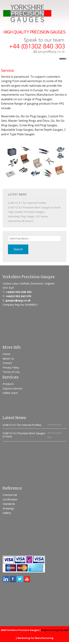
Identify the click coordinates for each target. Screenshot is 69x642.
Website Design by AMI (54, 630)
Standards (9, 503)
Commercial (10, 495)
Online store (10, 393)
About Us (8, 358)
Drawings (8, 508)
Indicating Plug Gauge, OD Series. (28, 216)
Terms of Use (11, 372)
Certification (10, 499)
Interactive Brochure (20, 221)
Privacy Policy (11, 367)
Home (6, 354)
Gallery (7, 512)
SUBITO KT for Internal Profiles (27, 202)
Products (8, 384)
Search (18, 249)
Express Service (12, 388)
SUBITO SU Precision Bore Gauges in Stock (34, 207)
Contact (7, 363)
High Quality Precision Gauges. (26, 211)
